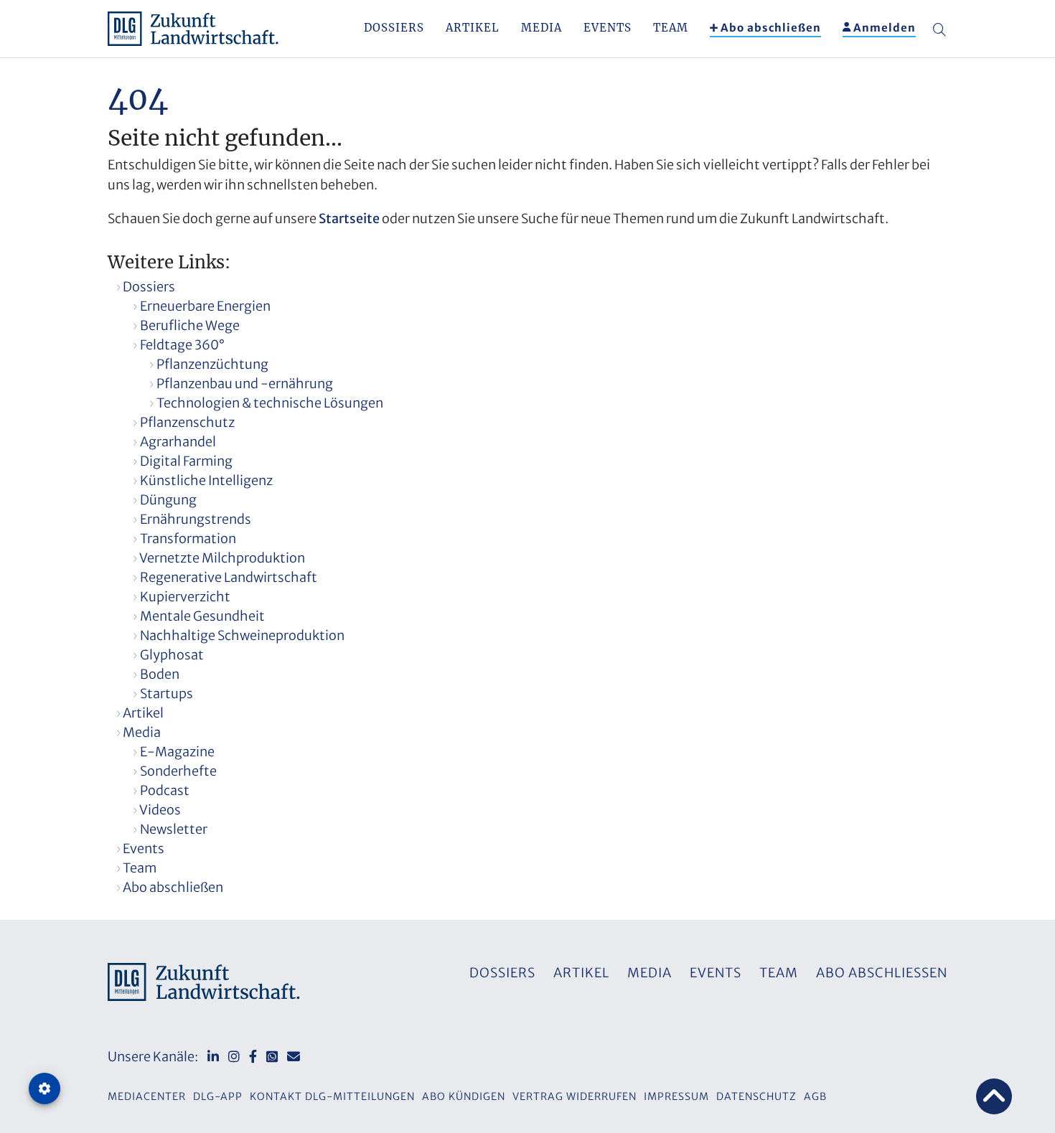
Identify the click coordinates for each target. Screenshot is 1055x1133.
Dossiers (394, 27)
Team (670, 27)
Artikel (473, 27)
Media (541, 27)
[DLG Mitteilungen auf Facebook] (253, 1056)
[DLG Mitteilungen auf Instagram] (234, 1056)
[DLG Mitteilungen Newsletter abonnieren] (293, 1056)
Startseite (349, 218)
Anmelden (884, 27)
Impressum (676, 1096)
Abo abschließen (771, 27)
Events (607, 27)
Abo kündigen (463, 1096)
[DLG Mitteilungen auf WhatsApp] (272, 1056)
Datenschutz (756, 1096)
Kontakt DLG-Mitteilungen (332, 1096)
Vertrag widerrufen (574, 1096)
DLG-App (218, 1096)
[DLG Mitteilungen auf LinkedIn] (213, 1056)
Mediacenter (147, 1096)
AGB (815, 1096)
